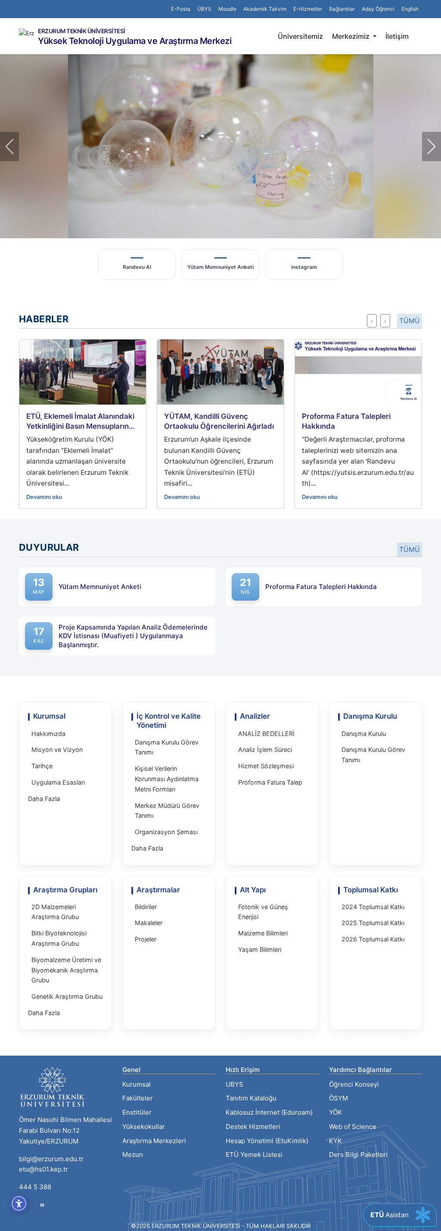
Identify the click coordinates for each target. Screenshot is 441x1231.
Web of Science (352, 1126)
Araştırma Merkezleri (154, 1141)
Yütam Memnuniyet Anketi (100, 587)
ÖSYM (338, 1098)
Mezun (132, 1154)
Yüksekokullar (143, 1126)
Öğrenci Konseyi (354, 1084)
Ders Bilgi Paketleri (358, 1154)
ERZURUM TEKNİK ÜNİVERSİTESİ (81, 31)
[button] (342, 9)
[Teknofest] (42, 1204)
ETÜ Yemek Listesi (254, 1154)
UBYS (234, 1084)
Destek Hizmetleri (253, 1126)
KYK (335, 1141)
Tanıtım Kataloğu (251, 1098)
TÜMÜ (409, 321)
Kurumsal (136, 1084)
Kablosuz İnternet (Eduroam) (269, 1112)
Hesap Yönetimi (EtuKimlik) (267, 1141)
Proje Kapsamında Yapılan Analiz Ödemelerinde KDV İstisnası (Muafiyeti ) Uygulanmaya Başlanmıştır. (133, 636)
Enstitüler (137, 1112)
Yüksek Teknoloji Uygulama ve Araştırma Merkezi (134, 41)
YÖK (335, 1112)
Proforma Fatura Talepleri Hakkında (321, 587)
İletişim (397, 36)
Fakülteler (137, 1098)
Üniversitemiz (300, 36)
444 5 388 (35, 1187)
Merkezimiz (351, 36)
